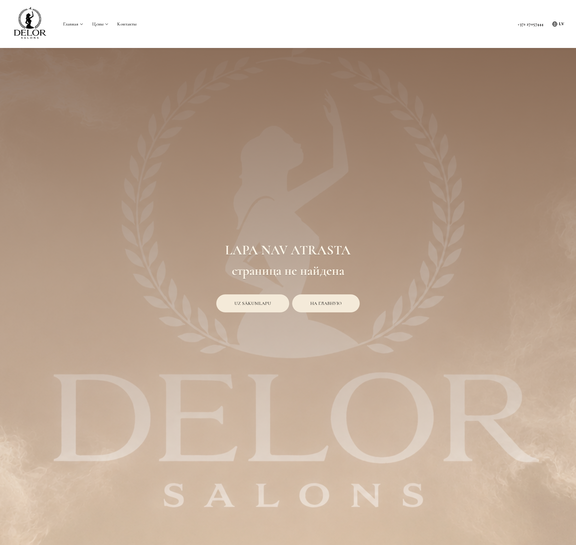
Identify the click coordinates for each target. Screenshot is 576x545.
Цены (98, 24)
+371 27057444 (530, 24)
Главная (70, 24)
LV (561, 24)
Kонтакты (126, 24)
